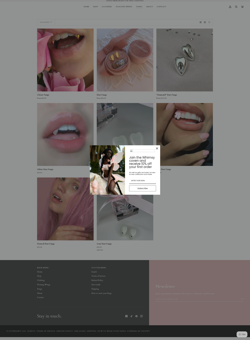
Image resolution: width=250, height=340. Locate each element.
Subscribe (143, 188)
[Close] (157, 148)
